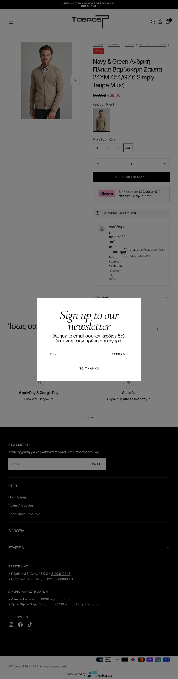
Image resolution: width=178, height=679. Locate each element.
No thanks (89, 368)
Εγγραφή (120, 354)
